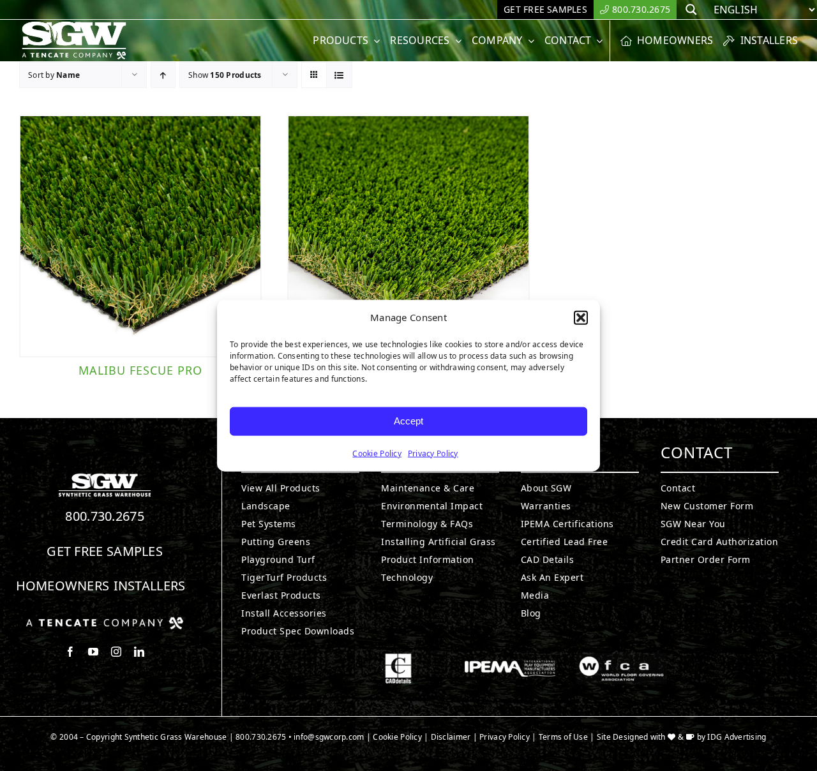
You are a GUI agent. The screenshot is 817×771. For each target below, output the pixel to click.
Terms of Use (563, 736)
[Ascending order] (163, 75)
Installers (150, 585)
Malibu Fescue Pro (140, 370)
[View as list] (339, 75)
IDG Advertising (736, 736)
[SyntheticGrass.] (74, 25)
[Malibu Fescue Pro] (140, 236)
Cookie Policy (376, 452)
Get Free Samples (105, 551)
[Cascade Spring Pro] (408, 236)
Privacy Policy (433, 452)
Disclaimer (451, 736)
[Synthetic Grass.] (104, 621)
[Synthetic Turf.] (105, 476)
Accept (408, 420)
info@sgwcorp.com (329, 736)
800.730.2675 (104, 516)
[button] (580, 317)
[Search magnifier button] (691, 9)
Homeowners (63, 585)
